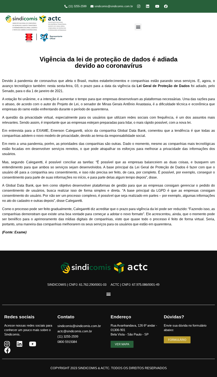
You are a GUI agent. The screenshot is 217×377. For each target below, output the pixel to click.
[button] (138, 27)
